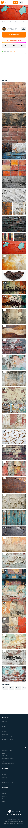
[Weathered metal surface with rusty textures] (6, 439)
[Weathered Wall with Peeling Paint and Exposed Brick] (9, 450)
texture (5, 729)
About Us (4, 818)
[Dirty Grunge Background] (13, 318)
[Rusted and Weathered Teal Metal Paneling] (13, 559)
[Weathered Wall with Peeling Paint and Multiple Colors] (13, 510)
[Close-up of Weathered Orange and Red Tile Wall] (13, 176)
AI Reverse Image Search (8, 778)
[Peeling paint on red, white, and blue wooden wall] (7, 259)
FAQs (3, 813)
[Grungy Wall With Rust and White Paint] (8, 230)
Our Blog (4, 821)
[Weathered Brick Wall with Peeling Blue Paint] (13, 715)
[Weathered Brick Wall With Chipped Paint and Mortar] (13, 494)
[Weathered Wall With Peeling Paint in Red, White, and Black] (13, 667)
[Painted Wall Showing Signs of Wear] (8, 156)
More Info (6, 54)
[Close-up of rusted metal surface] (7, 217)
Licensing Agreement (7, 792)
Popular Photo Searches (8, 802)
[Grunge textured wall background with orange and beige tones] (13, 293)
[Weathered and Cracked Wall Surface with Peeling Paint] (13, 347)
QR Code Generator (7, 783)
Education (4, 773)
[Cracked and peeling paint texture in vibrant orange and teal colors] (13, 278)
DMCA (3, 794)
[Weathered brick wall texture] (13, 134)
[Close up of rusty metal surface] (7, 147)
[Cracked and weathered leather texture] (13, 306)
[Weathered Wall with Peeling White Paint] (13, 602)
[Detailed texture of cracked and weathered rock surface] (13, 105)
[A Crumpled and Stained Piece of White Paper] (13, 203)
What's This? (12, 51)
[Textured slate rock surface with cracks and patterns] (13, 573)
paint (11, 729)
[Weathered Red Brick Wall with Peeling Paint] (13, 377)
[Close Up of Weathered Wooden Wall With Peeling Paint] (8, 267)
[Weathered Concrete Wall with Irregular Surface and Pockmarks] (13, 190)
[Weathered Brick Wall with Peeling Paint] (13, 683)
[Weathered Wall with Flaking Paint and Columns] (13, 409)
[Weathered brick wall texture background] (13, 90)
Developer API (5, 775)
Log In (21, 2)
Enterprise (4, 770)
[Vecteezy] (2, 2)
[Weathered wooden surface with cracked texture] (13, 362)
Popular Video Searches (8, 805)
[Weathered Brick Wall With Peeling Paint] (13, 425)
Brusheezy (4, 762)
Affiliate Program (6, 797)
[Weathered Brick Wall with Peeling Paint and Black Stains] (13, 699)
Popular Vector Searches (8, 800)
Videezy (4, 768)
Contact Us (4, 816)
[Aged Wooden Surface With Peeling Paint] (13, 164)
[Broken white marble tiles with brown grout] (13, 478)
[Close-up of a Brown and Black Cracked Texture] (13, 118)
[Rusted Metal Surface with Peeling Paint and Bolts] (13, 618)
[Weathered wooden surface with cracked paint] (13, 246)
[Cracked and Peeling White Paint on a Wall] (13, 543)
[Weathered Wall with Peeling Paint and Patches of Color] (13, 463)
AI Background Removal (8, 781)
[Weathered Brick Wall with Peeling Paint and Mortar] (13, 634)
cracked (18, 729)
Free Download (14, 34)
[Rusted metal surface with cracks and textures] (13, 526)
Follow (23, 29)
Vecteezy (4, 765)
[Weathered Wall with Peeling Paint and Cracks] (13, 586)
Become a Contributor (7, 824)
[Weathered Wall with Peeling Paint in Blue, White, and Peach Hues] (13, 393)
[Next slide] (22, 729)
